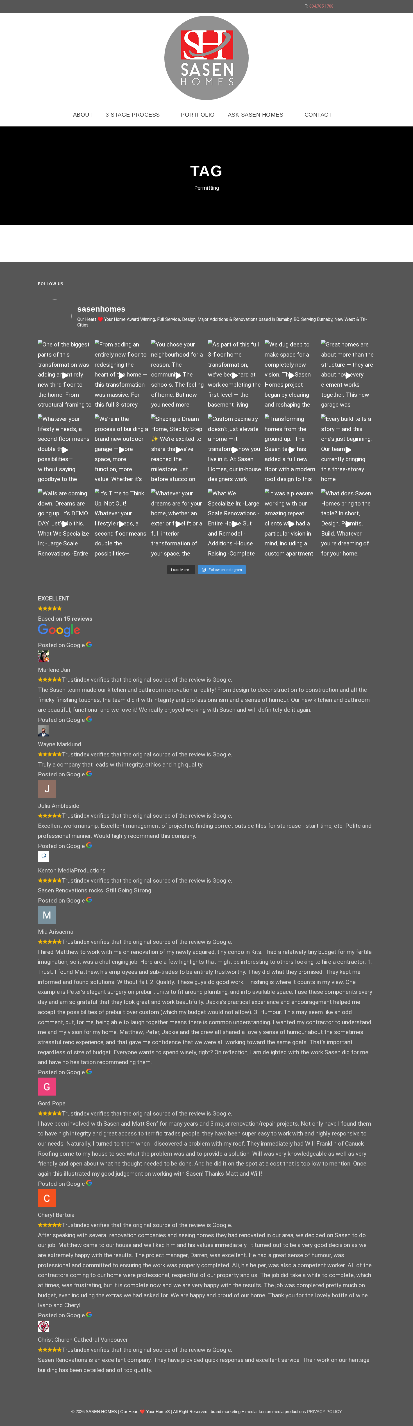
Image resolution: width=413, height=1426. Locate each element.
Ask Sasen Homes (255, 115)
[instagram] (376, 6)
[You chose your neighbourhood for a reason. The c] (178, 375)
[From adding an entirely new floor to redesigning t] (122, 375)
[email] (345, 6)
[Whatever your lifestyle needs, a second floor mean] (65, 450)
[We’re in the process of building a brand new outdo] (122, 450)
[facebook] (355, 6)
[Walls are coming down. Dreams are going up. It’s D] (65, 524)
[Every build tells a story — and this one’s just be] (348, 450)
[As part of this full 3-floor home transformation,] (235, 375)
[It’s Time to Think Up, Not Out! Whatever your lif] (122, 524)
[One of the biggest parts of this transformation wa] (65, 375)
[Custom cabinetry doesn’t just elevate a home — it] (235, 450)
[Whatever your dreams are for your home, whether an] (178, 524)
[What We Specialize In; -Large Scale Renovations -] (235, 524)
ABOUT (83, 115)
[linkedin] (365, 6)
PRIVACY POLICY (324, 1411)
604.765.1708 (321, 6)
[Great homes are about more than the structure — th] (348, 375)
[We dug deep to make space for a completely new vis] (292, 375)
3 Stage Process (133, 115)
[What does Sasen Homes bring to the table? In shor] (348, 524)
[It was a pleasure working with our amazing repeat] (292, 524)
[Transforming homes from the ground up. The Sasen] (292, 450)
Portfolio (198, 115)
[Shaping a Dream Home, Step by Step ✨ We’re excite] (178, 450)
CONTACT (318, 115)
